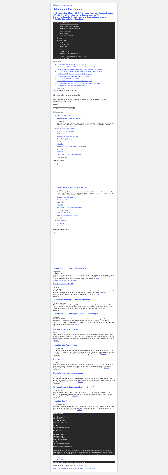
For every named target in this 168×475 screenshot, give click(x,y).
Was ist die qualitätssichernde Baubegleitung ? (73, 56)
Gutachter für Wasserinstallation (69, 24)
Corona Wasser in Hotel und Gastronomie (71, 187)
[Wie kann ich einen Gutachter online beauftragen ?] (60, 144)
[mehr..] (75, 126)
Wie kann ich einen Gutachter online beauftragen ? (71, 146)
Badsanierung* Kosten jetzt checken (70, 53)
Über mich (60, 38)
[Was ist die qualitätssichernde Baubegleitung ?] (60, 151)
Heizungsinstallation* (66, 49)
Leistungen (63, 46)
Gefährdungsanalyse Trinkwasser (69, 26)
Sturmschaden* (64, 44)
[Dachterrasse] (61, 220)
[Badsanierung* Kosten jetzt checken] (63, 115)
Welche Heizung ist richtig (64, 139)
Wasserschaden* (65, 51)
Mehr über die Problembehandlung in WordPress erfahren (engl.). (74, 468)
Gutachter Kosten (62, 40)
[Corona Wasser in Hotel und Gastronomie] (71, 184)
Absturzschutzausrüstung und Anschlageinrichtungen (75, 314)
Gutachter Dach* (65, 33)
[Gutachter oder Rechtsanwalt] (66, 128)
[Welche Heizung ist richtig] (67, 136)
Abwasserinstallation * (66, 35)
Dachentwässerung (65, 31)
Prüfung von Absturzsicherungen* (70, 28)
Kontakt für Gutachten (63, 58)
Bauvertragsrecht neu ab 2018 (65, 329)
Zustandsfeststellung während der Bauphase (71, 300)
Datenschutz (60, 459)
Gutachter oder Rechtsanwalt (65, 131)
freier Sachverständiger (63, 43)
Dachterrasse (60, 223)
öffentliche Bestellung (63, 22)
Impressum (60, 457)
